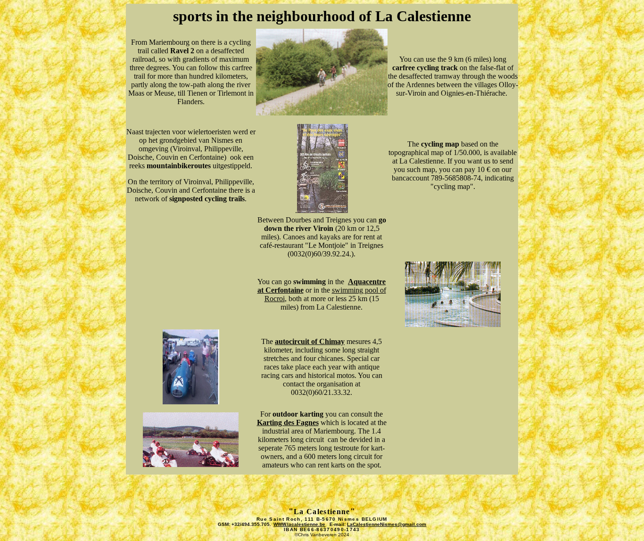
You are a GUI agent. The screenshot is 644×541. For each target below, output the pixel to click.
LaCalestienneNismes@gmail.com (386, 524)
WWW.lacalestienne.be (299, 524)
